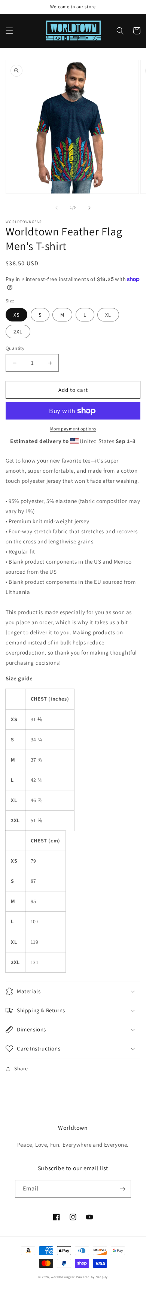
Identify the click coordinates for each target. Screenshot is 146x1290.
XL (108, 314)
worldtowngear (63, 1277)
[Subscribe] (122, 1189)
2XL (17, 331)
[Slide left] (56, 207)
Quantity (15, 348)
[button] (9, 30)
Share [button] (21, 1068)
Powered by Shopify (92, 1277)
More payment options (73, 428)
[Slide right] (89, 207)
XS (16, 314)
